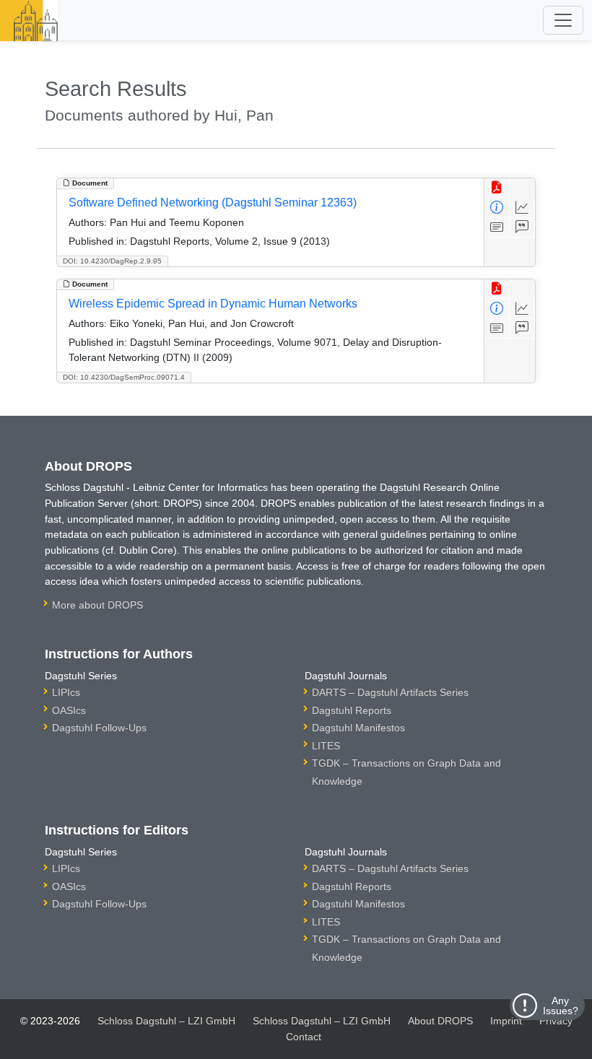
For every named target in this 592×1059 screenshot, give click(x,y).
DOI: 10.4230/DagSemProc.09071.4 (124, 377)
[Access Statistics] (522, 207)
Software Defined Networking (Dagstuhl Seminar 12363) (213, 202)
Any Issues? (560, 1005)
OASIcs (69, 710)
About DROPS (440, 1021)
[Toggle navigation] (563, 20)
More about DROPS (97, 605)
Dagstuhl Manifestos (358, 727)
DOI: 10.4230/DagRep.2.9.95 (112, 261)
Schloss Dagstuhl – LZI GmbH (166, 1021)
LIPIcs (66, 692)
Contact (303, 1036)
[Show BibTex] (522, 227)
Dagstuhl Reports (351, 710)
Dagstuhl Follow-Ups (99, 727)
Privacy (556, 1021)
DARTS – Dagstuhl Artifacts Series (390, 692)
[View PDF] (497, 188)
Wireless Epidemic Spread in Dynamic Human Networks (213, 303)
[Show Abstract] (497, 227)
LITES (326, 745)
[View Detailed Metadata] (497, 207)
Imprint (506, 1021)
